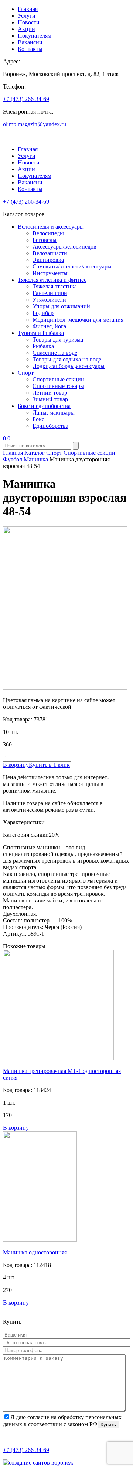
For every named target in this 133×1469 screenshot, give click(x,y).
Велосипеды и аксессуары (51, 227)
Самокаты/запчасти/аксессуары (72, 266)
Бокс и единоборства (44, 406)
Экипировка (48, 260)
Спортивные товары (58, 386)
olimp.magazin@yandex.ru (34, 124)
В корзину (16, 765)
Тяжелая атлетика (55, 286)
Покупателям (34, 35)
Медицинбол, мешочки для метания (78, 319)
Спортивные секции (58, 379)
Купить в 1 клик (49, 765)
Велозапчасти (50, 253)
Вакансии (30, 42)
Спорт (26, 373)
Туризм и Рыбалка (41, 333)
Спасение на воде (55, 353)
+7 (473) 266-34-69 (26, 99)
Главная (28, 9)
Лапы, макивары (54, 412)
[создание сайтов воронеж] (38, 1462)
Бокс (38, 419)
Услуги (26, 16)
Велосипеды (48, 233)
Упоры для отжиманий (61, 306)
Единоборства (50, 426)
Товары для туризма (58, 339)
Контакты (30, 49)
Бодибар (43, 313)
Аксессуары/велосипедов (64, 246)
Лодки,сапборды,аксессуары (69, 366)
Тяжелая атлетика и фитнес (52, 280)
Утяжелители (49, 300)
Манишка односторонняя (35, 1252)
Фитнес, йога (49, 326)
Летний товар (50, 392)
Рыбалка (43, 346)
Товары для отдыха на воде (67, 359)
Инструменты (50, 273)
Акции (26, 29)
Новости (29, 22)
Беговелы (45, 240)
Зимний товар (50, 399)
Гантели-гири (50, 293)
